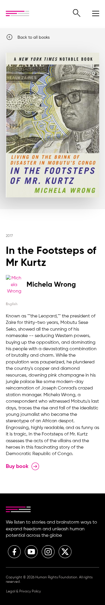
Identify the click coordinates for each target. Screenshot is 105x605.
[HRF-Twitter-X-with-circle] (65, 551)
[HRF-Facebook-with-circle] (14, 551)
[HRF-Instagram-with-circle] (48, 551)
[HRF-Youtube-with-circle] (31, 551)
